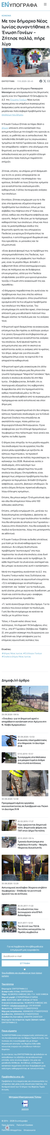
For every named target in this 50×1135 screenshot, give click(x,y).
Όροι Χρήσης (8, 1125)
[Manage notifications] (7, 1128)
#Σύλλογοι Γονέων (32, 653)
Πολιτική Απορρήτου (12, 1130)
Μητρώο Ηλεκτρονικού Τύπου (25, 1096)
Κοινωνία (6, 15)
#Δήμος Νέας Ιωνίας (12, 653)
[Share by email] (48, 81)
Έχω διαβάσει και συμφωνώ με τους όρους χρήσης (22, 974)
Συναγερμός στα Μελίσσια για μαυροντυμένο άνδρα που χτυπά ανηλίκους (32, 760)
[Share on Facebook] (40, 81)
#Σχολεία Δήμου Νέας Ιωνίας (16, 656)
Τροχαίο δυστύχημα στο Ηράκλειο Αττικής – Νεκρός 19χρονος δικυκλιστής (32, 844)
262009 (25, 1109)
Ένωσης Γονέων (18, 99)
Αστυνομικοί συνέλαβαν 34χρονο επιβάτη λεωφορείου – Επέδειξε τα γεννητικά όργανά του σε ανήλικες (24, 890)
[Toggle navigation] (45, 4)
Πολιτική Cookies (25, 1125)
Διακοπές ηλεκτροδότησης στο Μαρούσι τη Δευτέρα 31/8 (32, 743)
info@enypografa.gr (19, 1005)
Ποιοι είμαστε (9, 1030)
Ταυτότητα (8, 984)
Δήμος (5, 127)
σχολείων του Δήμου (12, 114)
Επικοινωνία (29, 1130)
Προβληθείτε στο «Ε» (13, 1076)
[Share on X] (44, 81)
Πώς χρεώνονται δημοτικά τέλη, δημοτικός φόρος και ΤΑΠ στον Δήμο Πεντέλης (32, 827)
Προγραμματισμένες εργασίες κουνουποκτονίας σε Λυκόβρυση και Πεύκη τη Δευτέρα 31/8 (25, 806)
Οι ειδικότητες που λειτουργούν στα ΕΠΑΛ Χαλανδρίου (30, 912)
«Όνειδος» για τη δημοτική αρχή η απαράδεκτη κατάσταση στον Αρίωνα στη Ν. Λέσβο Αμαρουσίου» (24, 721)
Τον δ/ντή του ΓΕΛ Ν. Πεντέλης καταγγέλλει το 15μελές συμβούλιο (31, 929)
